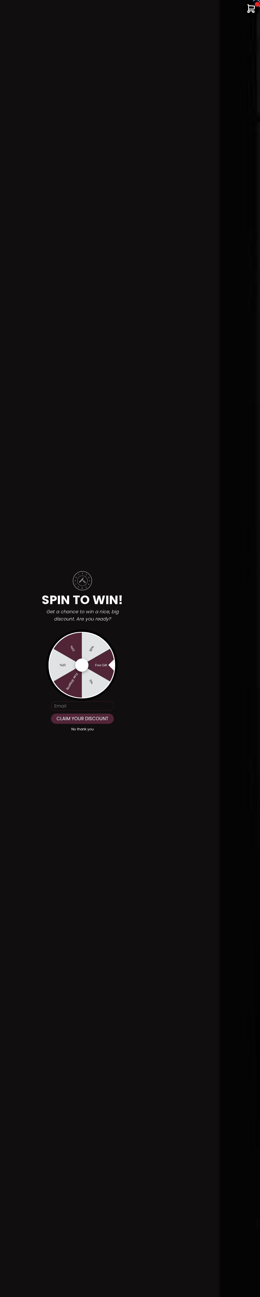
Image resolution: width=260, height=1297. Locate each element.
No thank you (82, 729)
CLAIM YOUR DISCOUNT (82, 718)
